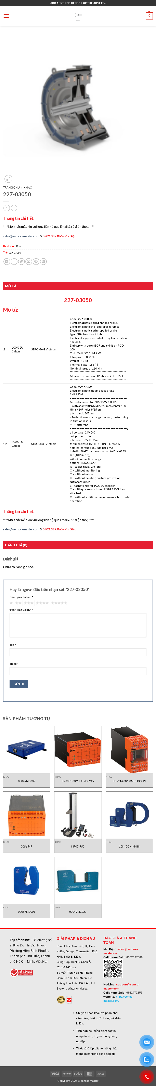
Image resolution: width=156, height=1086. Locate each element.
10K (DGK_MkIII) (129, 846)
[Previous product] (14, 208)
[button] (6, 16)
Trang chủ (11, 187)
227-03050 (15, 252)
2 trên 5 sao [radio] (18, 603)
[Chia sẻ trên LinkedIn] (43, 261)
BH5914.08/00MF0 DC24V (129, 781)
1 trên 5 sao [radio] (11, 603)
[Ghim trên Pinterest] (36, 261)
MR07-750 (77, 846)
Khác (28, 187)
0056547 (26, 846)
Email (14, 663)
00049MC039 (26, 781)
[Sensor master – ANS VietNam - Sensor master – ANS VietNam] (78, 16)
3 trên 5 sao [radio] (28, 603)
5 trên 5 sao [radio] (58, 603)
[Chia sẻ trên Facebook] (14, 261)
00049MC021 (78, 911)
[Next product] (6, 208)
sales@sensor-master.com (21, 236)
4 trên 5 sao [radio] (42, 603)
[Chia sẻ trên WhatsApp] (6, 261)
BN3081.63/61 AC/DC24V (78, 781)
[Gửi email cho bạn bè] (28, 261)
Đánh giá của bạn (21, 597)
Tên (13, 644)
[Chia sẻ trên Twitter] (21, 261)
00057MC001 (26, 911)
